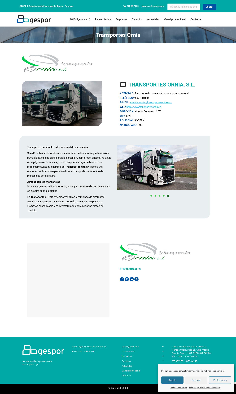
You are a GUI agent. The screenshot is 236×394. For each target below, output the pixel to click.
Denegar (196, 380)
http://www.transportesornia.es (144, 107)
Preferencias (220, 380)
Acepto (172, 380)
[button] (151, 196)
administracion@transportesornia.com (151, 102)
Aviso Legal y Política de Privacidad (204, 388)
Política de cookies (178, 388)
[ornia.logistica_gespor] (157, 168)
